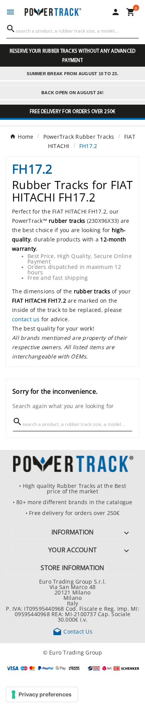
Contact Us (72, 631)
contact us (26, 319)
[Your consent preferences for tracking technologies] (42, 694)
